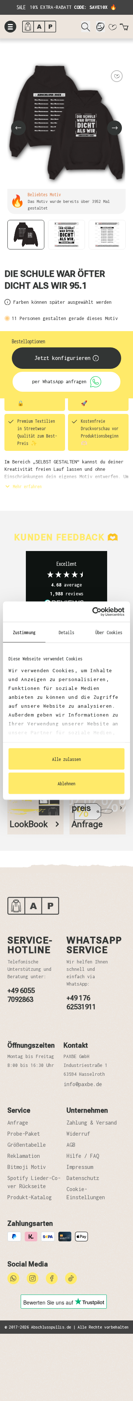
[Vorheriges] (18, 127)
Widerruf (78, 1133)
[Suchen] (85, 26)
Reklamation (23, 1156)
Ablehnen (66, 783)
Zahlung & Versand (91, 1122)
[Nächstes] (114, 127)
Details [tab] (67, 632)
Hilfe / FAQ (82, 1156)
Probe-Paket (23, 1133)
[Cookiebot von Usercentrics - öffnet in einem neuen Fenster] (94, 611)
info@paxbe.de (83, 1084)
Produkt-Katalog (29, 1197)
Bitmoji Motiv (26, 1167)
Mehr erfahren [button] (26, 486)
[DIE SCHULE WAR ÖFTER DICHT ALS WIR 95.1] (66, 123)
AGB (70, 1145)
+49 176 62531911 (81, 1002)
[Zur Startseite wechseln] (48, 27)
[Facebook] (52, 1278)
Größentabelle (26, 1145)
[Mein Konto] (100, 26)
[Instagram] (32, 1278)
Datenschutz (82, 1178)
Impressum (79, 1167)
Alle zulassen (66, 759)
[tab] (35, 813)
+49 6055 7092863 (21, 995)
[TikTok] (71, 1278)
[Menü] (10, 27)
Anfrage (17, 1122)
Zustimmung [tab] (24, 632)
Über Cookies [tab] (108, 632)
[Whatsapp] (13, 1278)
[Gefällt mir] (117, 76)
